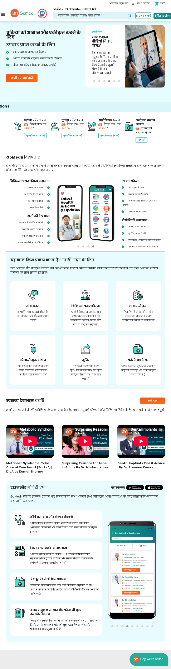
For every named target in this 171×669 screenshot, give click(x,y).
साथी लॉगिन (143, 3)
